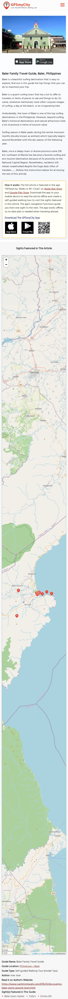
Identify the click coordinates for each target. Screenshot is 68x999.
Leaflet (35, 953)
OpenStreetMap (48, 953)
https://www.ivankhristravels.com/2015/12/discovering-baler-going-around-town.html (32, 986)
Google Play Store (19, 193)
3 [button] (42, 593)
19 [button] (37, 594)
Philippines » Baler (30, 966)
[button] (6, 259)
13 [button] (17, 615)
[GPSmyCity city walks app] (20, 5)
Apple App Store (53, 189)
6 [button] (51, 593)
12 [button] (18, 590)
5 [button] (46, 591)
